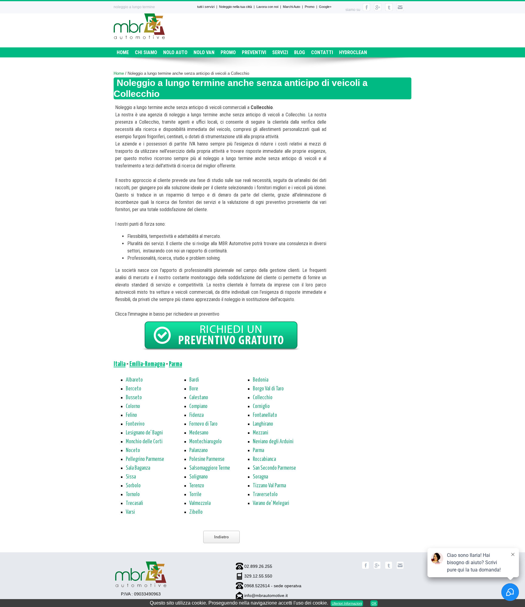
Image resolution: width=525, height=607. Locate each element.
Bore (193, 389)
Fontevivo (135, 424)
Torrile (195, 494)
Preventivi (254, 52)
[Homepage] (139, 37)
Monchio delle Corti (144, 441)
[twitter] (389, 10)
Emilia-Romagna (147, 364)
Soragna (260, 477)
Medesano (198, 433)
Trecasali (134, 503)
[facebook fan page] (366, 10)
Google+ (325, 7)
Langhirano (263, 424)
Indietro (221, 537)
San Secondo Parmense (274, 468)
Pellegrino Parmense (145, 459)
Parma (175, 364)
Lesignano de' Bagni (144, 433)
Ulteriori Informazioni (347, 603)
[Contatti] (400, 10)
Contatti (322, 52)
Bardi (194, 380)
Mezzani (260, 433)
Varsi (130, 512)
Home (123, 52)
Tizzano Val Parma (269, 486)
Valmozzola (200, 503)
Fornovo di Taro (203, 424)
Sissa (131, 477)
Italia (119, 364)
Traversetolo (265, 494)
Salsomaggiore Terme (209, 468)
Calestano (198, 397)
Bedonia (260, 380)
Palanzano (198, 450)
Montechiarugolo (205, 441)
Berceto (133, 389)
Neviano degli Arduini (273, 441)
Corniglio (261, 406)
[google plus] (377, 10)
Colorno (133, 406)
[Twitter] (388, 567)
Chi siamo (146, 52)
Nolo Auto (175, 52)
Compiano (198, 406)
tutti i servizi (205, 7)
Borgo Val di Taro (268, 389)
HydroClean (353, 52)
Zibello (196, 512)
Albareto (134, 380)
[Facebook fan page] (365, 567)
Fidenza (196, 415)
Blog (299, 52)
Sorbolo (133, 486)
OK (374, 603)
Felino (131, 415)
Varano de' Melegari (271, 503)
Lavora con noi (267, 7)
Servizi (280, 52)
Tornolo (133, 494)
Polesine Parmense (207, 459)
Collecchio (263, 397)
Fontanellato (265, 415)
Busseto (134, 397)
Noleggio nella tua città (235, 7)
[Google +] (377, 567)
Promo (309, 7)
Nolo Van (204, 52)
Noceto (133, 450)
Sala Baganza (138, 468)
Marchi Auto (291, 7)
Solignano (198, 477)
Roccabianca (264, 459)
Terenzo (196, 486)
